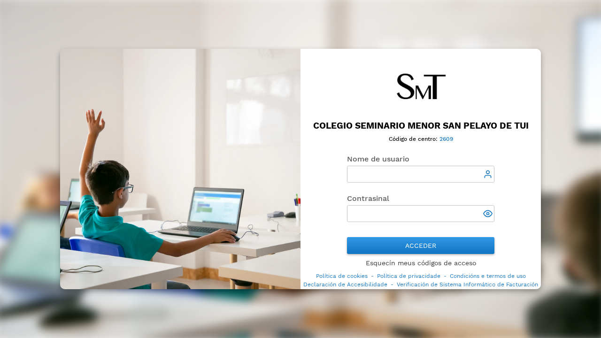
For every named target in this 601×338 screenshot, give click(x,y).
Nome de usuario (378, 158)
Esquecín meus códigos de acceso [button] (421, 263)
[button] (488, 214)
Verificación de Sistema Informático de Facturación (467, 284)
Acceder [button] (420, 245)
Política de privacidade (408, 276)
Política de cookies (342, 276)
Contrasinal (368, 198)
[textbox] (420, 174)
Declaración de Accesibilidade (345, 284)
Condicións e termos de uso (488, 276)
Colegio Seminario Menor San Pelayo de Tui (421, 125)
